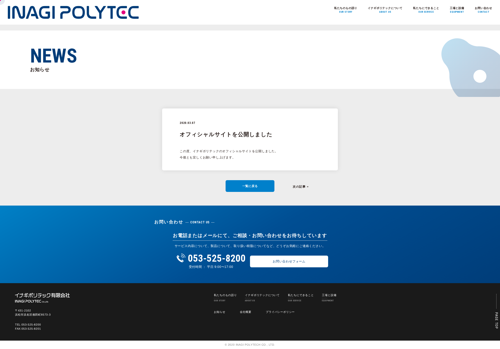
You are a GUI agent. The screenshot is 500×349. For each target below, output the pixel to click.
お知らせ (219, 311)
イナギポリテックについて (385, 9)
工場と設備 (457, 9)
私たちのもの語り (345, 9)
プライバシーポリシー (280, 311)
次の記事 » (301, 186)
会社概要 (245, 311)
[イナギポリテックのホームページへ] (42, 297)
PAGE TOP (497, 320)
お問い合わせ (483, 9)
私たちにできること (426, 9)
